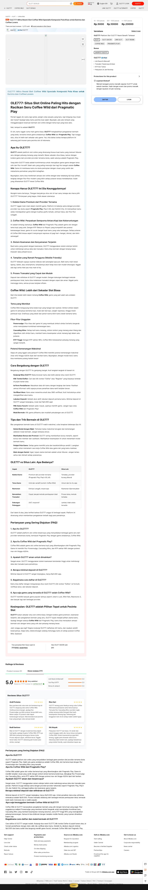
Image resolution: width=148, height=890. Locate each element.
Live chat (7, 842)
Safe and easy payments (42, 841)
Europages (108, 881)
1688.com (48, 881)
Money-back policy (40, 845)
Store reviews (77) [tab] (35, 671)
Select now (135, 31)
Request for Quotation (71, 839)
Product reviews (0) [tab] (14, 671)
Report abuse (8, 854)
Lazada (76, 881)
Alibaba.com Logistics (71, 846)
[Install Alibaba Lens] (145, 870)
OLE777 (8, 16)
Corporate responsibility (132, 842)
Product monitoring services (43, 856)
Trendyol (100, 881)
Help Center (8, 839)
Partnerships (98, 850)
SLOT (14, 16)
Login (74, 885)
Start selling (98, 839)
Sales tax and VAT (70, 850)
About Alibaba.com (130, 839)
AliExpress (40, 881)
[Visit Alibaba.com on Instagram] (21, 872)
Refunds (7, 850)
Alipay (70, 881)
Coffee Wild (21, 16)
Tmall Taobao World (60, 881)
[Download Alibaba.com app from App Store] (122, 872)
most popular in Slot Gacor (41, 26)
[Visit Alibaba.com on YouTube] (26, 872)
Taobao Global (86, 881)
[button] (71, 3)
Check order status (10, 846)
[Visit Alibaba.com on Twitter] (15, 872)
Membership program (71, 842)
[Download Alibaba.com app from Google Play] (137, 872)
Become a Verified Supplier (103, 846)
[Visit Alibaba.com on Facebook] (5, 872)
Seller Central (98, 842)
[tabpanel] (46, 682)
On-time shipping (39, 848)
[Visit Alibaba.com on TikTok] (31, 872)
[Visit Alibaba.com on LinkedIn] (10, 872)
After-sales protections (41, 852)
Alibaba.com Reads (70, 854)
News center (128, 846)
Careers (126, 850)
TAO (93, 881)
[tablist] (46, 671)
